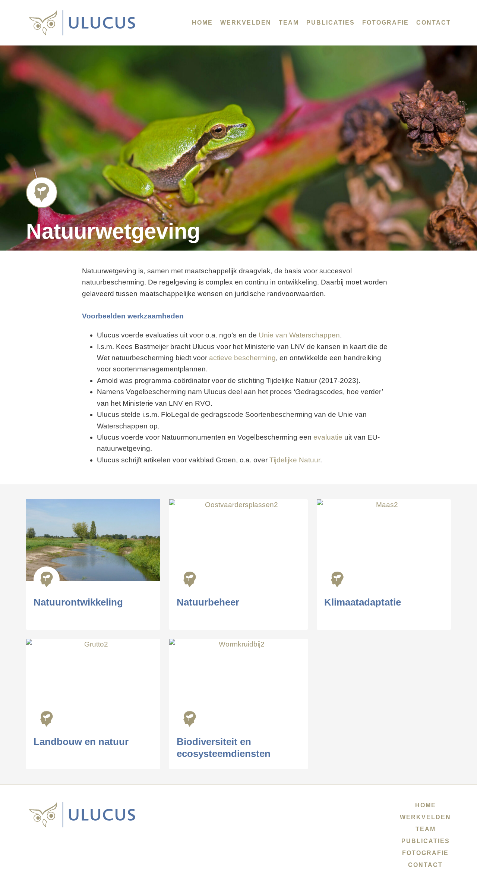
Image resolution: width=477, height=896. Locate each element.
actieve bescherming (242, 358)
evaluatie (327, 437)
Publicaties (330, 23)
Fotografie (385, 23)
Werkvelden (245, 23)
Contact (433, 23)
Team (289, 23)
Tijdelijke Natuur (294, 460)
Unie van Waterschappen (299, 335)
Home (202, 23)
